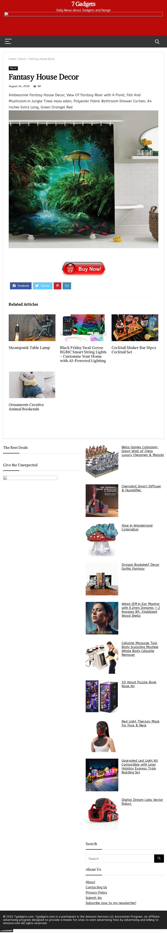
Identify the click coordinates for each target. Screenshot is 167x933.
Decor (22, 59)
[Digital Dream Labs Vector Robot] (102, 814)
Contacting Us (96, 887)
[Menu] (8, 41)
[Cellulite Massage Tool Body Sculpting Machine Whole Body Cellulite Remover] (102, 657)
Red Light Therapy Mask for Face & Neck (140, 723)
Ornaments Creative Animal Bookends (26, 406)
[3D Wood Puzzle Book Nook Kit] (102, 696)
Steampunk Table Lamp (29, 347)
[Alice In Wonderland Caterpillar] (102, 540)
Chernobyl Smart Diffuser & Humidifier (141, 488)
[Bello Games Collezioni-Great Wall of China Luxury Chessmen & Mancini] (102, 461)
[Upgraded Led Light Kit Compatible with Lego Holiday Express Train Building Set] (102, 775)
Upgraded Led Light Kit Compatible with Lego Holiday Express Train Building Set (140, 766)
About (90, 882)
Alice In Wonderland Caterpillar (137, 527)
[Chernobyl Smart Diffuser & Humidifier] (102, 500)
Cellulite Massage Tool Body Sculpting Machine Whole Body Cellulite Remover (140, 649)
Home (12, 59)
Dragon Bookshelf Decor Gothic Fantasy (140, 567)
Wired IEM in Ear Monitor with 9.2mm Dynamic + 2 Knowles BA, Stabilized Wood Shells (141, 610)
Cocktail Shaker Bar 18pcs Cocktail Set (134, 349)
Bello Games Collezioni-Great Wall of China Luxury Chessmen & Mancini (143, 451)
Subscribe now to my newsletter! (111, 903)
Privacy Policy (96, 892)
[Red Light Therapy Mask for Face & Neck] (102, 735)
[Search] (157, 41)
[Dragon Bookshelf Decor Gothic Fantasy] (102, 579)
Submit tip (94, 898)
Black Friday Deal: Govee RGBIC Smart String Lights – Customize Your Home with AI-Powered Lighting (83, 354)
